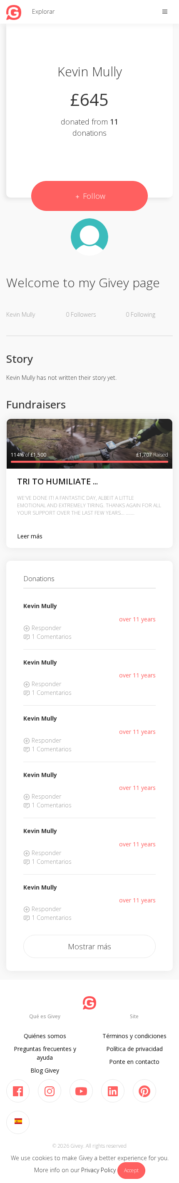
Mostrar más (89, 946)
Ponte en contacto (134, 1062)
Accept (131, 1170)
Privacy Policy (98, 1170)
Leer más (29, 536)
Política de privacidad (134, 1049)
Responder (45, 628)
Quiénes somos (45, 1036)
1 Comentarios (51, 636)
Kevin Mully (40, 606)
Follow (93, 196)
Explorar (43, 11)
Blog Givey (44, 1070)
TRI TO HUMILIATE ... (57, 481)
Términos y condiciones (134, 1036)
